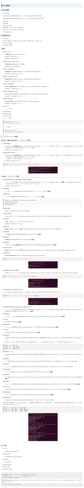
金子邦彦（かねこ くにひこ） (14, 477)
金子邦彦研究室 (5, 474)
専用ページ (28, 474)
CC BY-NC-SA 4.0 (11, 480)
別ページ (5, 481)
